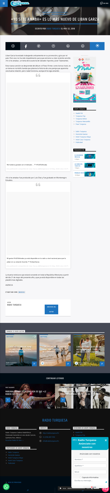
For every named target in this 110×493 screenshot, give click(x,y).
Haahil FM (79, 113)
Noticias (46, 14)
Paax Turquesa (81, 124)
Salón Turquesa (81, 131)
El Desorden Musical (79, 156)
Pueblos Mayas (80, 173)
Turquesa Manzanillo (83, 121)
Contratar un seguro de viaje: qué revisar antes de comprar (55, 349)
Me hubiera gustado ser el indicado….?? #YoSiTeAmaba (27, 165)
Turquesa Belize (81, 119)
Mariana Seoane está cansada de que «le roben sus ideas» (25, 393)
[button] (6, 487)
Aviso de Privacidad (14, 482)
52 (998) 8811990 (49, 437)
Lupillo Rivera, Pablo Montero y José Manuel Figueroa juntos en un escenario (80, 393)
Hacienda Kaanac (82, 134)
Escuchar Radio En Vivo (13, 440)
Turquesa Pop (80, 116)
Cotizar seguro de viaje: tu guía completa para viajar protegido (20, 349)
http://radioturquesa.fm (51, 433)
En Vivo (105, 3)
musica (21, 292)
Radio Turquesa (53, 28)
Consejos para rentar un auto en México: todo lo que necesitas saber (88, 349)
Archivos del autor (51, 309)
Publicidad (79, 142)
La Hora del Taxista (79, 165)
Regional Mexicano (59, 14)
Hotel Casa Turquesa (83, 140)
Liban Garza (33, 169)
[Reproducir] (61, 488)
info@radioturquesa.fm (51, 441)
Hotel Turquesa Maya (83, 137)
